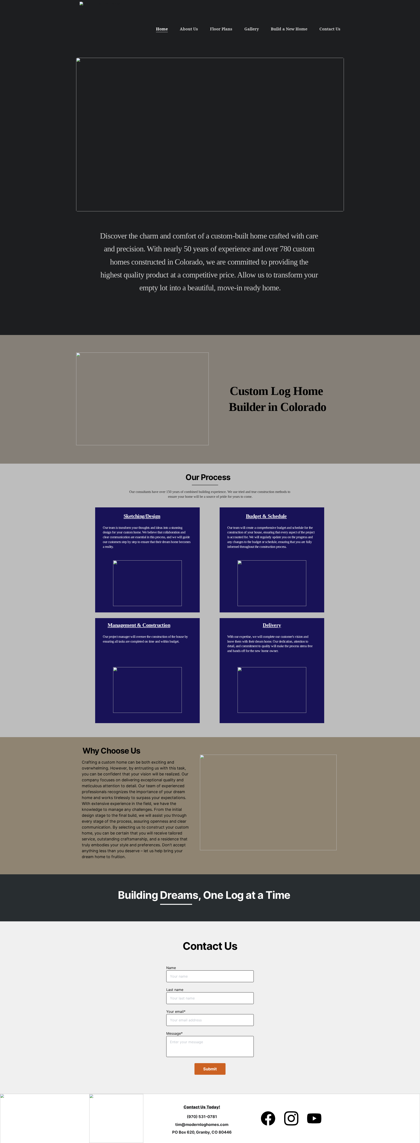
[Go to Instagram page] (293, 1118)
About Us (189, 29)
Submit (210, 1069)
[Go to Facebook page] (270, 1118)
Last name (174, 989)
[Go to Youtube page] (314, 1118)
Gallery (251, 29)
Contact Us (329, 29)
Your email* (176, 1011)
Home (162, 29)
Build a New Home (289, 29)
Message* (174, 1033)
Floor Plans (221, 29)
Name (171, 968)
